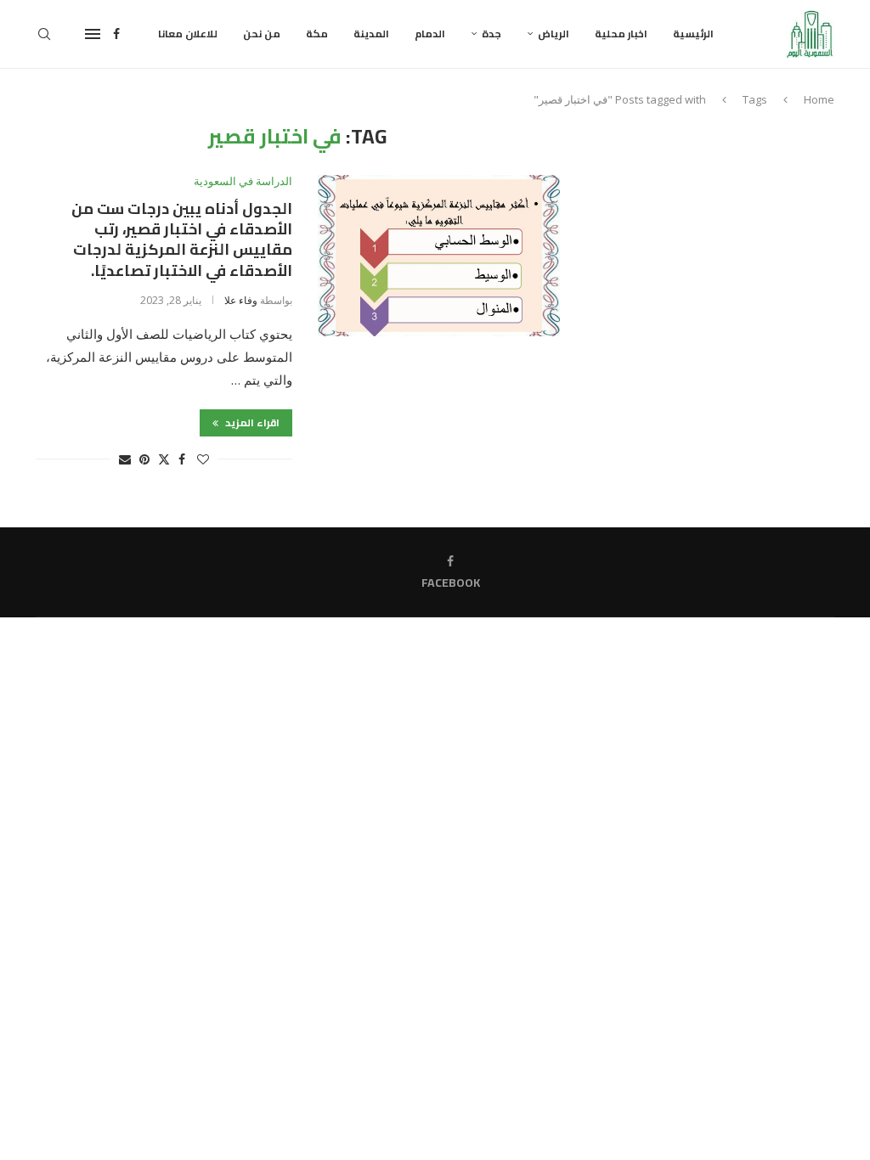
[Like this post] (203, 459)
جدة (491, 33)
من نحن (261, 33)
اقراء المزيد (251, 422)
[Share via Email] (125, 459)
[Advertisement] (718, 231)
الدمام (430, 33)
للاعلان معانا (188, 33)
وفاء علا (240, 300)
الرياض (553, 33)
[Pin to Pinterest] (144, 459)
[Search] (44, 34)
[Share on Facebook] (181, 459)
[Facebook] (116, 34)
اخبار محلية (621, 33)
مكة (317, 33)
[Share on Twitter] (164, 459)
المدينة (371, 33)
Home (819, 99)
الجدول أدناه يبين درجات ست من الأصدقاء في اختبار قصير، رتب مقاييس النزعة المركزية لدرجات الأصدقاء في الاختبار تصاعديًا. (181, 239)
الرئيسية (693, 33)
